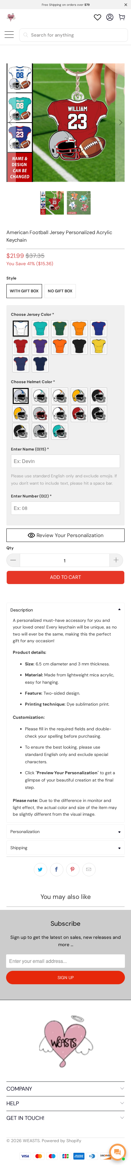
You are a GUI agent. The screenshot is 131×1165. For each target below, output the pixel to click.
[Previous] (11, 122)
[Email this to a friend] (89, 869)
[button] (65, 314)
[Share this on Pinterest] (73, 869)
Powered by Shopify (61, 1140)
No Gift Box (60, 291)
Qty (10, 547)
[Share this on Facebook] (56, 869)
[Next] (120, 122)
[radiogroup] (65, 346)
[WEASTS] (11, 17)
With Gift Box (24, 291)
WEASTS (31, 1140)
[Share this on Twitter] (40, 869)
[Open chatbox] (117, 1152)
